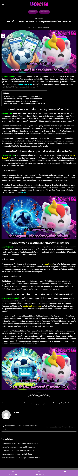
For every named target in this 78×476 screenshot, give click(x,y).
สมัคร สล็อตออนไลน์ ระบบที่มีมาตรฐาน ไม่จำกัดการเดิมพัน (21, 458)
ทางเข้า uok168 (54, 403)
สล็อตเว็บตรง (68, 403)
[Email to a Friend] (41, 395)
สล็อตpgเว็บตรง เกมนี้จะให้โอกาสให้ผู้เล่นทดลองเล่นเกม (20, 443)
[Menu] (3, 4)
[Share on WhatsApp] (29, 395)
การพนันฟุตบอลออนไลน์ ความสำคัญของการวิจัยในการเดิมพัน (24, 104)
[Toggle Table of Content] (43, 93)
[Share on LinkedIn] (48, 395)
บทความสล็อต (39, 18)
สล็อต (61, 403)
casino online (39, 403)
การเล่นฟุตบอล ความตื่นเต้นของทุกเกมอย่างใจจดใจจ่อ (22, 96)
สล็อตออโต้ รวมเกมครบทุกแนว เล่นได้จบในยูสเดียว (18, 447)
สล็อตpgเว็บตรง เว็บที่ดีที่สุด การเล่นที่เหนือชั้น (17, 454)
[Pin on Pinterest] (44, 395)
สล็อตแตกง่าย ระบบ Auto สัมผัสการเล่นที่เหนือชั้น (18, 450)
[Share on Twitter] (37, 395)
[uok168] (39, 4)
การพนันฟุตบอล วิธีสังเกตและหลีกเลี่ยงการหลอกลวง (21, 101)
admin (48, 27)
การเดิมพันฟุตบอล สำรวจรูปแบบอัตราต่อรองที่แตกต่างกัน (23, 99)
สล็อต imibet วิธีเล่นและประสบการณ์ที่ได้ (59, 427)
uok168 (47, 403)
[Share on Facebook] (33, 395)
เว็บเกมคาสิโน (41, 405)
